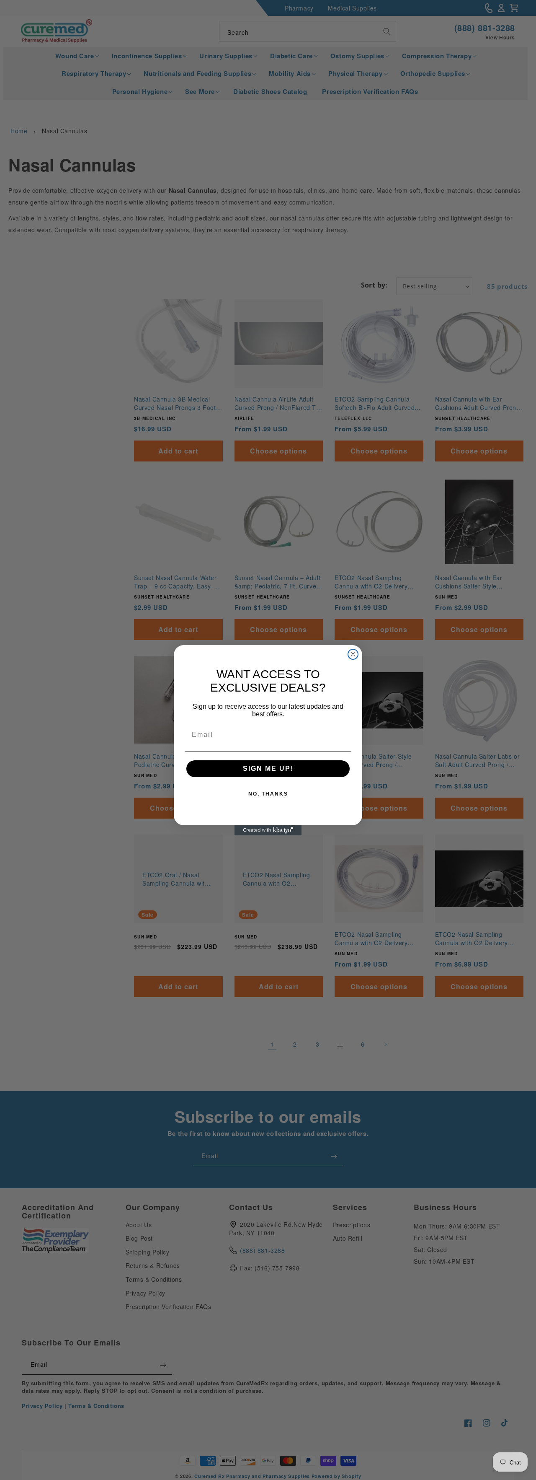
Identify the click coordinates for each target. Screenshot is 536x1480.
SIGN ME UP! (268, 768)
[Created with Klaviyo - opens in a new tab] (268, 830)
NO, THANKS (268, 794)
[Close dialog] (353, 654)
